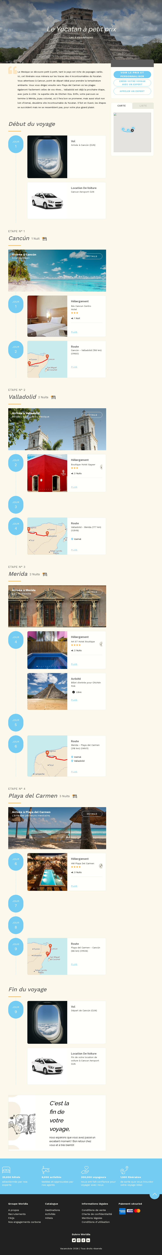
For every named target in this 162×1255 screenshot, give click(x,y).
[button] (63, 316)
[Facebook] (83, 1240)
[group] (47, 316)
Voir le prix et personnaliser (132, 74)
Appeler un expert (132, 91)
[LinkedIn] (88, 1240)
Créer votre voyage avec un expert (132, 83)
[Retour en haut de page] (155, 1194)
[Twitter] (74, 1240)
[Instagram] (78, 1240)
